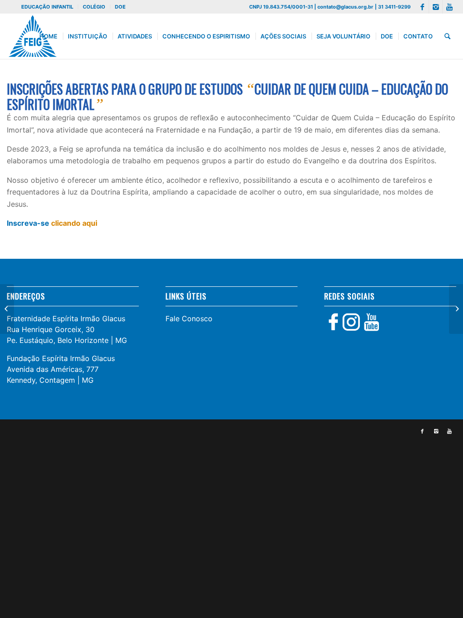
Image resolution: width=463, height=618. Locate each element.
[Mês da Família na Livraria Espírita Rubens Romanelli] (456, 309)
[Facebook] (422, 7)
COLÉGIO (94, 7)
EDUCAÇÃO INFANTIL (47, 7)
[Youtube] (449, 7)
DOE (120, 7)
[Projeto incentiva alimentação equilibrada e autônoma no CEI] (7, 309)
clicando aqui (74, 223)
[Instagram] (435, 7)
